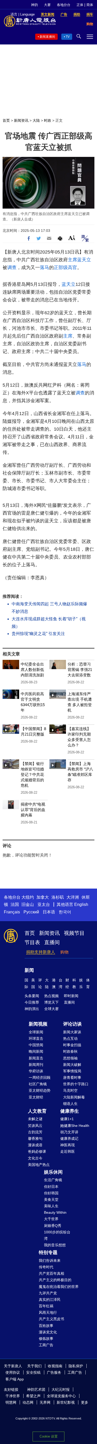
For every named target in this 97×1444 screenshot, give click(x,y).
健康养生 (69, 1111)
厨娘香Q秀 (52, 1226)
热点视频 (51, 996)
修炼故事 (46, 1338)
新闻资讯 (21, 120)
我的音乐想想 (55, 1245)
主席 (72, 259)
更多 (84, 1402)
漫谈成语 (35, 1145)
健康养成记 (69, 1138)
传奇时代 (46, 1267)
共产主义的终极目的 (55, 1280)
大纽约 (27, 897)
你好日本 (51, 1187)
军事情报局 (72, 1071)
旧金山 (27, 904)
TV (68, 37)
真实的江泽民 (50, 1299)
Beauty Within (55, 1212)
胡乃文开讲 (69, 1132)
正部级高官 (65, 267)
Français (12, 912)
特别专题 (48, 1252)
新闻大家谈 (72, 1032)
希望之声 (33, 1396)
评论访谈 (72, 1024)
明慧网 (10, 1402)
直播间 (52, 942)
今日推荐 (32, 1002)
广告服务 (54, 1372)
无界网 (45, 1402)
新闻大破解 (72, 1065)
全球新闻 (36, 1032)
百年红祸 (46, 1306)
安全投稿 (33, 1372)
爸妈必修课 (37, 1151)
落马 (44, 267)
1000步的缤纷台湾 (57, 1235)
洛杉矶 (57, 897)
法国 (15, 904)
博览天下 (51, 1002)
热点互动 (70, 1038)
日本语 (49, 912)
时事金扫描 (72, 1045)
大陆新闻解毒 (74, 1097)
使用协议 (12, 1372)
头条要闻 (32, 996)
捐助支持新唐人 (40, 952)
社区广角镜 (38, 1084)
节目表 (32, 942)
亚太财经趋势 (39, 1090)
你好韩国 (51, 1193)
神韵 (34, 5)
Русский (31, 912)
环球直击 (36, 1038)
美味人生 (51, 1206)
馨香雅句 (35, 1138)
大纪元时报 (60, 1389)
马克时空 (70, 1090)
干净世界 (12, 1396)
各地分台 (63, 5)
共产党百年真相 (51, 1273)
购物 (64, 952)
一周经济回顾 (39, 1077)
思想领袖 (70, 1058)
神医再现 (67, 1145)
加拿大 (42, 897)
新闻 (29, 970)
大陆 (36, 120)
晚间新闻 (36, 1051)
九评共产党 (48, 1293)
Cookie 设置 (49, 1436)
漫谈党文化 (48, 1332)
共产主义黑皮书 (51, 1319)
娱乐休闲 (53, 1172)
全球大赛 (51, 1009)
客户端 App (14, 1379)
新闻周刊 (36, 1065)
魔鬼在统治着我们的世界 (59, 1287)
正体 (80, 5)
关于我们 (34, 1366)
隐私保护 (76, 1366)
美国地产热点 (39, 1165)
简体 (89, 5)
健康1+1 (67, 1119)
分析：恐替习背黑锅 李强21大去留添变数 (80, 669)
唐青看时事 (72, 1077)
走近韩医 (67, 1151)
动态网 (28, 1402)
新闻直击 (36, 1058)
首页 (6, 120)
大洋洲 (72, 897)
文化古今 (35, 1158)
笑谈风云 (35, 1126)
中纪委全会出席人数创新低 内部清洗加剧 (32, 669)
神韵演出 (32, 1009)
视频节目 (74, 933)
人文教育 (37, 1111)
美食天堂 (51, 1199)
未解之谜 (35, 1119)
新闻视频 (38, 1024)
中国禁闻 (36, 1045)
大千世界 (51, 1219)
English (81, 904)
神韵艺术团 (36, 1389)
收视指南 (55, 1366)
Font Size (72, 237)
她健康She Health (74, 1126)
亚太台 (44, 904)
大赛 (47, 5)
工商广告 (46, 1345)
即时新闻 (71, 996)
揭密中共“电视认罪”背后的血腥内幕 (33, 809)
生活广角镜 (53, 1180)
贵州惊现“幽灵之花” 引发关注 (38, 633)
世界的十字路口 (75, 1084)
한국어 (65, 912)
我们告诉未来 (50, 1260)
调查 (12, 267)
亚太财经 (36, 1097)
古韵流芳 (35, 1132)
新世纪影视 (66, 1402)
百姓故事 (46, 1326)
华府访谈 (36, 1071)
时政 (47, 120)
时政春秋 (70, 1051)
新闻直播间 (47, 37)
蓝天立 (84, 259)
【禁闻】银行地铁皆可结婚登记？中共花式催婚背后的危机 (32, 774)
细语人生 (70, 1104)
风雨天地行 (48, 1312)
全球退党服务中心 (61, 1396)
